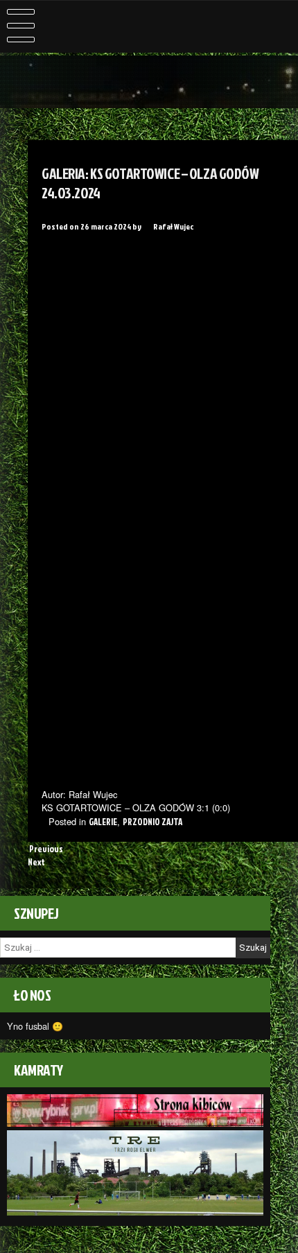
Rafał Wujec (173, 226)
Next (37, 862)
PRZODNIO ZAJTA (152, 821)
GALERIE (103, 821)
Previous (45, 848)
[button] (56, 259)
